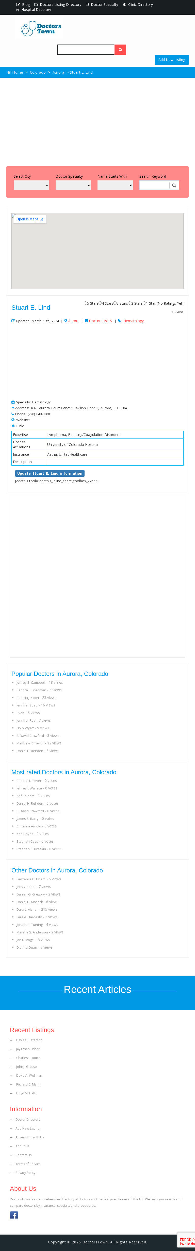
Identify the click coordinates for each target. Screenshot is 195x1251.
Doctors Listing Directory (60, 4)
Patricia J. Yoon (28, 697)
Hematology (133, 320)
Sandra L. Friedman (31, 690)
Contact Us (23, 1155)
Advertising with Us (29, 1137)
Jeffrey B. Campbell (31, 682)
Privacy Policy (25, 1173)
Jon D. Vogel (26, 939)
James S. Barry (28, 818)
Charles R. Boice (27, 1058)
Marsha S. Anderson (32, 932)
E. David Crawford (30, 735)
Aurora (58, 72)
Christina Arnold (29, 826)
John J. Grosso (26, 1067)
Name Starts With (112, 176)
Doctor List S (100, 320)
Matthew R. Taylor (30, 743)
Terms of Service (28, 1164)
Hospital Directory (35, 9)
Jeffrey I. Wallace (29, 788)
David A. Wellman (28, 1075)
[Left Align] (120, 50)
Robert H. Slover (29, 780)
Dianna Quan (27, 947)
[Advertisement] (97, 120)
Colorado (38, 72)
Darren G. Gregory (31, 894)
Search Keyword (152, 176)
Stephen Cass (27, 841)
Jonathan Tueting (30, 924)
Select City (22, 176)
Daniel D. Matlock (30, 902)
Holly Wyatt (25, 728)
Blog (25, 4)
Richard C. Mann (28, 1084)
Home (17, 72)
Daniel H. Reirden (30, 750)
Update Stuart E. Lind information (49, 473)
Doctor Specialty (104, 4)
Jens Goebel (26, 886)
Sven (20, 713)
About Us (22, 1146)
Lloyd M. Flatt (25, 1093)
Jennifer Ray (26, 720)
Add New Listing (171, 59)
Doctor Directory (27, 1119)
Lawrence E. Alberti (31, 879)
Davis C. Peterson (28, 1040)
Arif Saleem (25, 796)
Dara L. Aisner (27, 909)
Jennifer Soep (27, 705)
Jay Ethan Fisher (27, 1049)
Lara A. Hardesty (29, 917)
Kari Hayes (25, 833)
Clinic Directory (140, 4)
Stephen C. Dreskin (31, 849)
